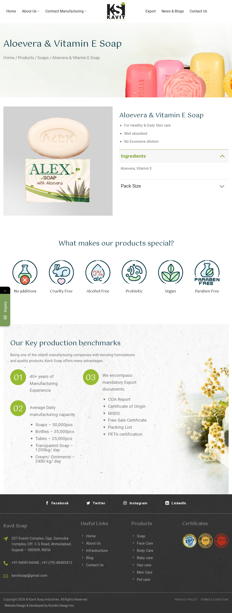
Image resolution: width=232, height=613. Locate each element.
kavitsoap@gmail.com (29, 575)
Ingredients (133, 156)
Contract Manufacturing (64, 11)
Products (26, 58)
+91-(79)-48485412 (56, 562)
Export (150, 11)
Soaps (43, 58)
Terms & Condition (215, 600)
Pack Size (131, 186)
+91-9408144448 (25, 562)
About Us (29, 11)
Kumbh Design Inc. (61, 605)
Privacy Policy (186, 600)
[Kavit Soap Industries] (116, 11)
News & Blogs (173, 11)
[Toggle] (222, 156)
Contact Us (198, 11)
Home (11, 11)
